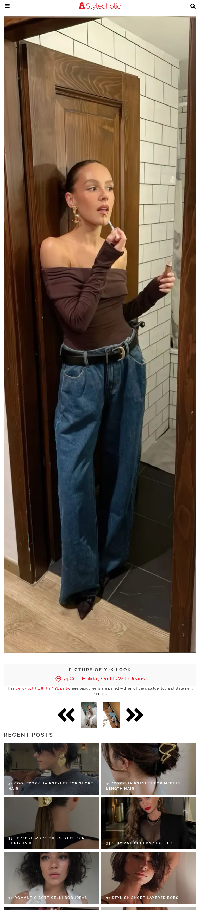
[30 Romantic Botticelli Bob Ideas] (51, 878)
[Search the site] (193, 6)
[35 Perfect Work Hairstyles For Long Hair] (51, 823)
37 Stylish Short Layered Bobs (142, 898)
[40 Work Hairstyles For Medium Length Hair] (148, 769)
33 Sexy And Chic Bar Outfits (140, 843)
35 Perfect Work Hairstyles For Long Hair (46, 840)
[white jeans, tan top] (89, 715)
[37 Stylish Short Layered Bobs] (148, 878)
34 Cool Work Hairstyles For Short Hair (50, 785)
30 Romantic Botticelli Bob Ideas (47, 898)
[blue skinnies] (111, 715)
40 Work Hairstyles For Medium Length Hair (143, 785)
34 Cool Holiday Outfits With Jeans (103, 679)
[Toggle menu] (7, 7)
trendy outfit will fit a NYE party (42, 688)
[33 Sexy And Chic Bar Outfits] (148, 823)
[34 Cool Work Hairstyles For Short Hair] (51, 769)
